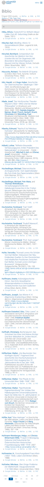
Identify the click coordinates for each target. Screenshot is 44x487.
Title (11, 18)
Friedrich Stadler (22, 317)
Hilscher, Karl (7, 43)
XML (31, 16)
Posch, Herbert (24, 112)
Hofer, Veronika (8, 252)
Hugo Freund (19, 421)
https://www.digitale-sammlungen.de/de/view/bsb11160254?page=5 (22, 303)
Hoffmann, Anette (9, 279)
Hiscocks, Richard (10, 72)
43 (32, 479)
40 (16, 479)
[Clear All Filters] (21, 20)
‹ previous (14, 476)
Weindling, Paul (24, 114)
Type (15, 18)
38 (5, 479)
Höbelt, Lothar (8, 145)
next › (17, 482)
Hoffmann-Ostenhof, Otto (13, 311)
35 (27, 476)
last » (25, 482)
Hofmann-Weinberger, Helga (14, 435)
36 (32, 476)
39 (11, 479)
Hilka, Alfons (7, 32)
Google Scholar (10, 38)
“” (21, 103)
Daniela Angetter (27, 110)
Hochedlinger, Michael (11, 168)
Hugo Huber (21, 82)
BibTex (24, 16)
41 (21, 479)
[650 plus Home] (22, 2)
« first (6, 476)
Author (4, 18)
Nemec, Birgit (11, 112)
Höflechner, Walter (10, 353)
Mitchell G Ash (22, 152)
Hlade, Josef (7, 101)
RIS (38, 16)
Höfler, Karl (6, 417)
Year (19, 18)
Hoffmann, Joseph (10, 295)
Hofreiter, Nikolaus (10, 464)
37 (37, 476)
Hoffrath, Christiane (10, 332)
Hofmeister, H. (8, 453)
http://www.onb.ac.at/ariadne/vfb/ (20, 447)
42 (27, 479)
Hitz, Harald (7, 82)
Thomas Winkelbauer (14, 183)
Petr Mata (26, 181)
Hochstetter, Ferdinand (12, 207)
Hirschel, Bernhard (10, 54)
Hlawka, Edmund (9, 128)
